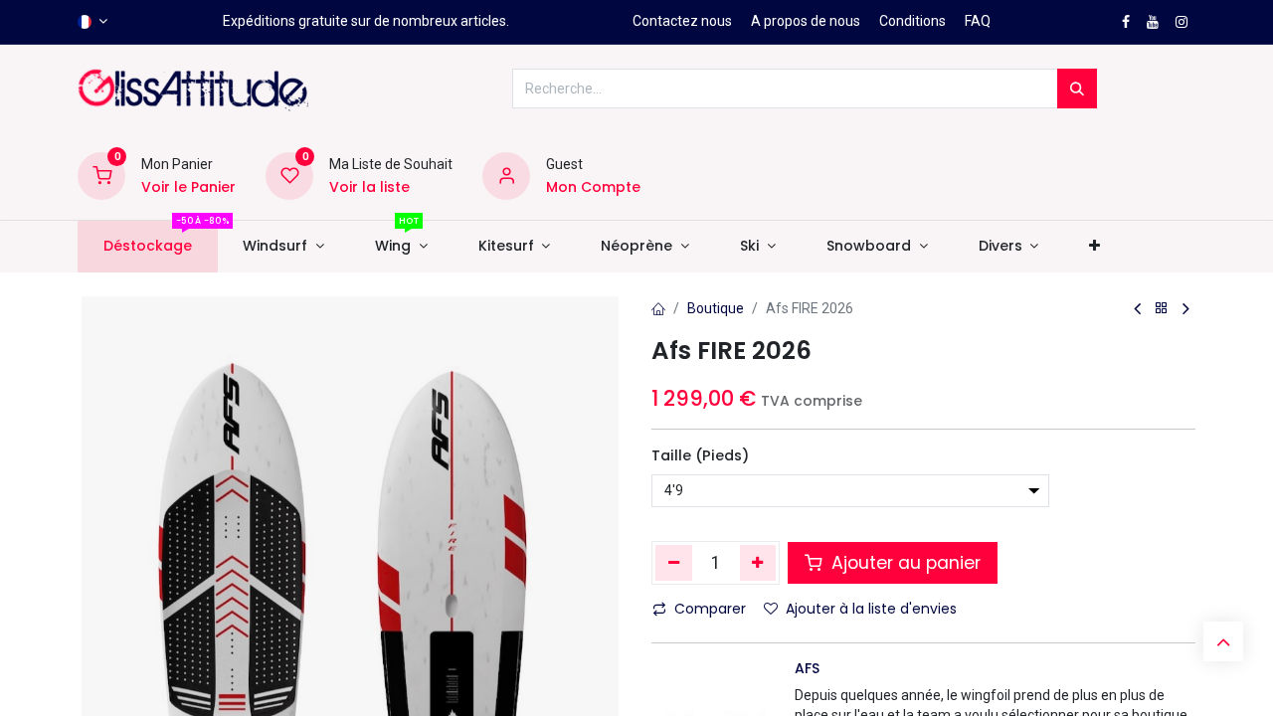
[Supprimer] (673, 563)
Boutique (715, 308)
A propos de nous (805, 21)
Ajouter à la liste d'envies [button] (871, 609)
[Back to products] (1162, 308)
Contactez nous (682, 21)
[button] (1095, 246)
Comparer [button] (710, 609)
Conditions (912, 21)
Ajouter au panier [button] (903, 563)
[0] (101, 175)
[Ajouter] (758, 563)
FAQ (978, 21)
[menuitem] (147, 246)
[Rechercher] (1077, 88)
